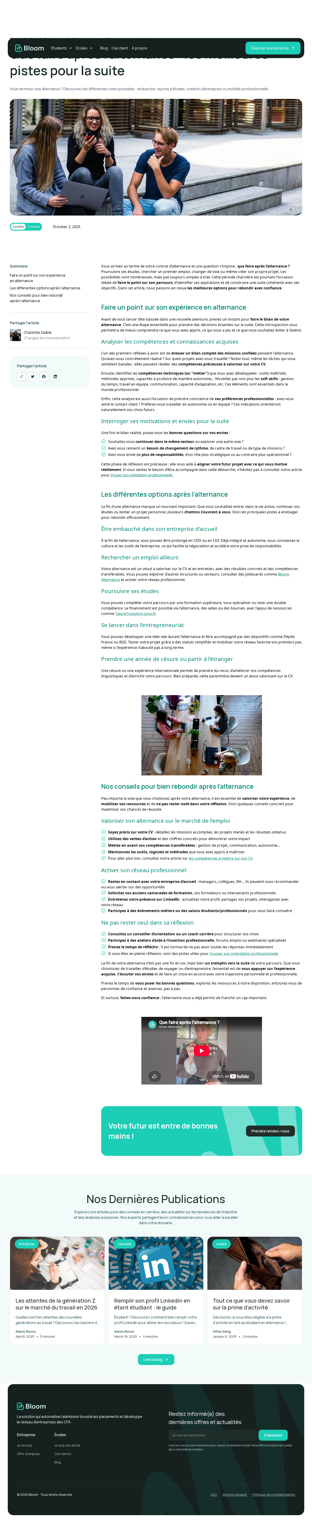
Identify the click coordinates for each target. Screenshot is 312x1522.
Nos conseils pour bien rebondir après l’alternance (36, 298)
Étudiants (59, 48)
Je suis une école (67, 1445)
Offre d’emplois (28, 1454)
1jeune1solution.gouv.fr (135, 613)
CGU (213, 1494)
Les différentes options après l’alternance (45, 288)
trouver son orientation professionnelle (244, 953)
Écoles (81, 48)
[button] (61, 48)
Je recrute (24, 1445)
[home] (29, 48)
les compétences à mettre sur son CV (221, 858)
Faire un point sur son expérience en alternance (38, 278)
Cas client (119, 48)
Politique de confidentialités (273, 1494)
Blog (104, 48)
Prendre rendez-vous (270, 1131)
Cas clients (62, 1454)
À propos (139, 48)
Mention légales (234, 1494)
